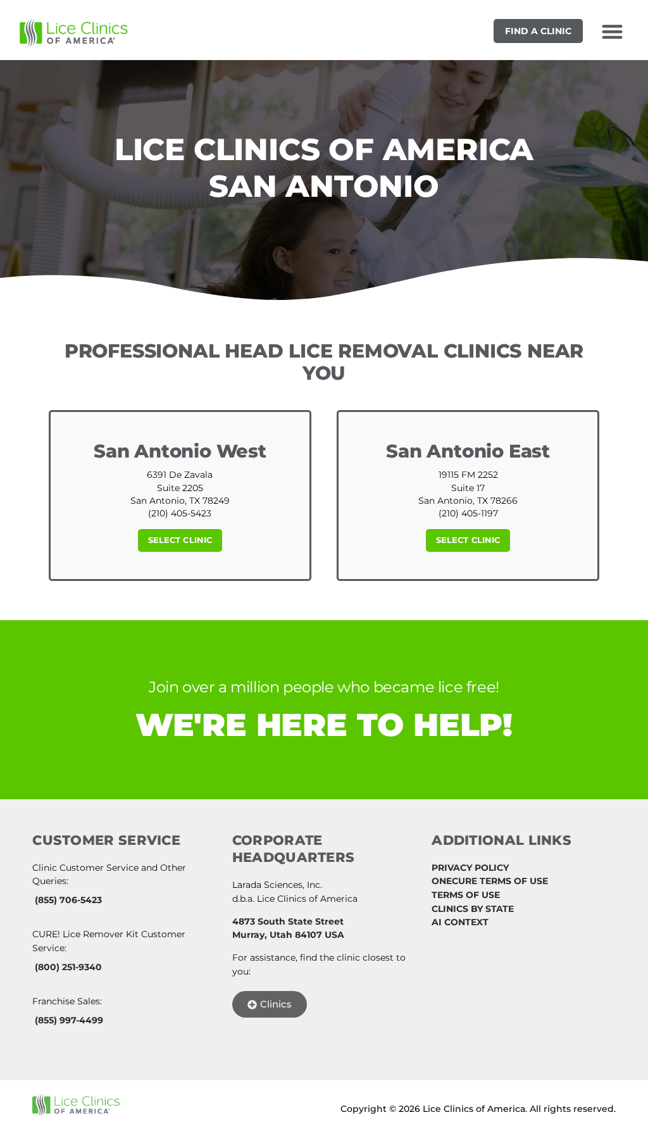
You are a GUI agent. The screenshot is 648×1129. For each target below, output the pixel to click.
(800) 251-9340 (68, 967)
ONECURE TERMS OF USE (490, 881)
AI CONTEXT (460, 922)
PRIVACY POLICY (470, 867)
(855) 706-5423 (68, 900)
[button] (612, 31)
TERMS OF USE (466, 895)
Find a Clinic (538, 31)
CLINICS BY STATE (473, 908)
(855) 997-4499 (69, 1020)
